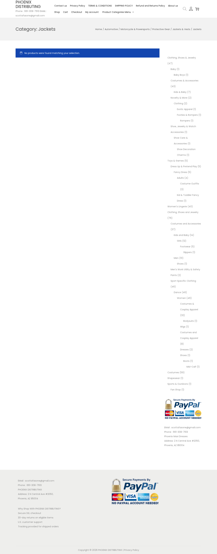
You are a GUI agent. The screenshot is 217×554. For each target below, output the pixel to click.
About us (173, 5)
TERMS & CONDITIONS (100, 5)
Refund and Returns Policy (150, 5)
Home (98, 29)
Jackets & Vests (181, 29)
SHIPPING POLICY (124, 5)
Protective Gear (161, 29)
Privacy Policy (77, 5)
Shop (57, 12)
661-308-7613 (180, 432)
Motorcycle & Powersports (135, 29)
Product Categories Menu (116, 12)
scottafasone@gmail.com (186, 427)
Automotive (111, 29)
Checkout (76, 12)
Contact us (60, 5)
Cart (65, 12)
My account (92, 12)
